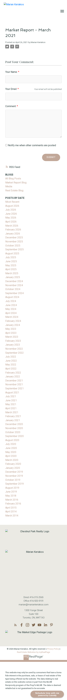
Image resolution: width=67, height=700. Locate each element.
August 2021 (12, 392)
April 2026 (11, 221)
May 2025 (10, 265)
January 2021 (12, 420)
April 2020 (11, 456)
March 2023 (11, 336)
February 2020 (13, 463)
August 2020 (12, 440)
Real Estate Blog (14, 190)
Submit (51, 157)
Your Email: (11, 89)
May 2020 (10, 452)
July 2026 (10, 209)
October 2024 (12, 289)
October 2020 (12, 432)
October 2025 (12, 245)
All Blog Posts (13, 178)
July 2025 (10, 257)
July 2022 (10, 356)
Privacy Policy (53, 649)
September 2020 (14, 436)
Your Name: (11, 71)
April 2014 (11, 511)
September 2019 (14, 483)
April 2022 (11, 368)
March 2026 (11, 225)
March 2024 (11, 316)
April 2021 (11, 408)
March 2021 (11, 412)
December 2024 (14, 281)
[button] (15, 625)
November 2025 (14, 241)
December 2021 (14, 380)
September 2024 (14, 293)
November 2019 (14, 475)
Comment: (11, 106)
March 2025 (11, 273)
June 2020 (11, 448)
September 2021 (14, 388)
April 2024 (11, 313)
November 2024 (14, 285)
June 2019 (11, 491)
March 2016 (11, 499)
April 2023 (11, 332)
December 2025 (14, 237)
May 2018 (10, 495)
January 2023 (12, 344)
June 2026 (11, 213)
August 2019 (12, 487)
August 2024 (12, 297)
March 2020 (11, 460)
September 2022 (14, 352)
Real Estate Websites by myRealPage (33, 652)
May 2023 (10, 328)
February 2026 (13, 229)
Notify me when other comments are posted (31, 145)
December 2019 (14, 471)
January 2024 (12, 325)
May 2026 (10, 217)
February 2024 (13, 321)
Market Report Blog (15, 182)
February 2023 (13, 340)
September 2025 (14, 249)
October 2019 (12, 479)
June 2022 (11, 360)
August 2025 (12, 253)
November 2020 (14, 428)
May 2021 (10, 404)
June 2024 (11, 305)
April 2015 (11, 507)
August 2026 (12, 205)
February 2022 (13, 372)
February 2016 (13, 503)
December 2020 (14, 424)
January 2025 (12, 277)
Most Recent (12, 201)
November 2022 (14, 348)
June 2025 (11, 261)
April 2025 (11, 269)
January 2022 (12, 376)
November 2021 (14, 384)
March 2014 (11, 515)
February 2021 (13, 416)
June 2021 (11, 400)
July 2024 (10, 301)
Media (8, 186)
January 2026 (12, 233)
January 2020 (12, 467)
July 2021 (10, 396)
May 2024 (10, 309)
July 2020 (10, 444)
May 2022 (10, 364)
